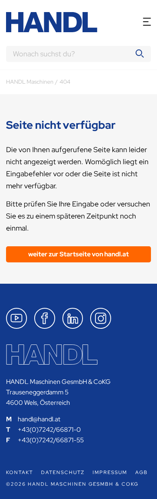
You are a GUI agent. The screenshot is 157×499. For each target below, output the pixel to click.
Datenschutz (63, 472)
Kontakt (19, 472)
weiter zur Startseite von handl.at (78, 254)
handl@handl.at (39, 419)
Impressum (110, 472)
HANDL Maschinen (30, 81)
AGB (141, 472)
